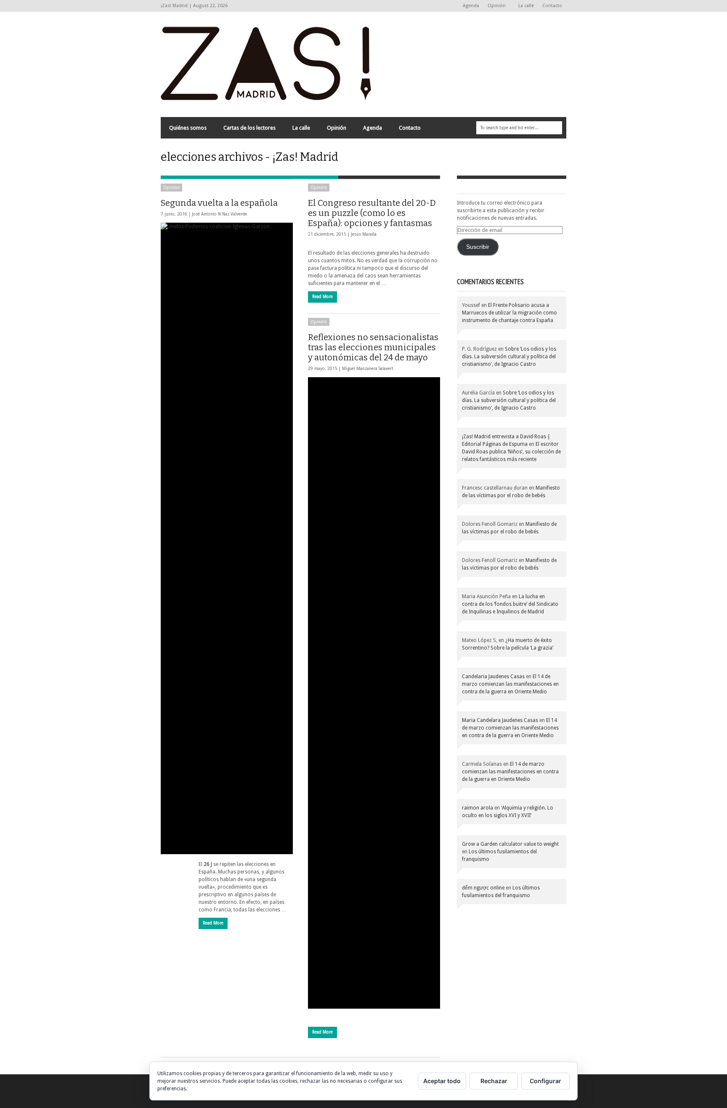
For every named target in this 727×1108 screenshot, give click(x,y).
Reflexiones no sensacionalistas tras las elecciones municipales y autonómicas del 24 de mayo (373, 347)
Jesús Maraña (364, 234)
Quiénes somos (188, 128)
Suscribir (477, 247)
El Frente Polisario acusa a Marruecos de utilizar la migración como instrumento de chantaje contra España (509, 312)
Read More (213, 923)
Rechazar (493, 1080)
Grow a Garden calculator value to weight (510, 844)
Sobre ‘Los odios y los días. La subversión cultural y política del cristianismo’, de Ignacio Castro (509, 356)
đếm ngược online (483, 888)
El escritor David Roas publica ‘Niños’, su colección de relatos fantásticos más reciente (511, 451)
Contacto (552, 5)
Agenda (471, 5)
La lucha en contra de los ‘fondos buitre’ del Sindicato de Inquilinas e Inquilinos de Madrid (510, 604)
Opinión (494, 6)
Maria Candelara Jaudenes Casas (500, 720)
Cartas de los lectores (249, 128)
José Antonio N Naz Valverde (219, 214)
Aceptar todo (442, 1080)
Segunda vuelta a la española (219, 203)
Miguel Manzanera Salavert (367, 368)
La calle (526, 5)
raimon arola (477, 808)
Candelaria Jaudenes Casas (493, 676)
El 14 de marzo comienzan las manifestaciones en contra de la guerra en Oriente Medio (510, 684)
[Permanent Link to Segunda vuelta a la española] (227, 538)
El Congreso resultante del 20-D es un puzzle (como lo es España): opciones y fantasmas (372, 213)
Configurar (545, 1080)
